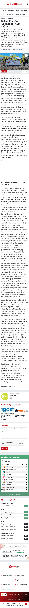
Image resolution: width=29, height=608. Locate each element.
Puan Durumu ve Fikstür (20, 579)
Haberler (3, 18)
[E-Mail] (11, 399)
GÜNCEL (3, 10)
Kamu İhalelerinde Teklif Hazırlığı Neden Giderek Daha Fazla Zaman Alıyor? (14, 605)
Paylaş (4, 71)
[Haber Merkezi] (4, 396)
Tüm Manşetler (7, 584)
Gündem (10, 18)
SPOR (17, 10)
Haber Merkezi (14, 395)
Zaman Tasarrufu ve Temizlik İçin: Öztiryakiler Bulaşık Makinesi (6, 417)
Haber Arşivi (6, 588)
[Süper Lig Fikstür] (27, 500)
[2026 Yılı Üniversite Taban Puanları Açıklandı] (21, 411)
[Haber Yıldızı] (14, 4)
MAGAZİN (24, 10)
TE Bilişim (18, 599)
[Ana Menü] (1, 4)
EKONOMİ (11, 10)
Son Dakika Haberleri (22, 584)
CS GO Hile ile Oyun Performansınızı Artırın (14, 14)
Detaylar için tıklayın (14, 494)
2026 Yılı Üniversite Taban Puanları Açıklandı (21, 416)
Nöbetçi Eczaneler (7, 575)
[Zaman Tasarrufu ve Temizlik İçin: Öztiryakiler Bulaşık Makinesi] (7, 411)
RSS (4, 594)
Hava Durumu (20, 575)
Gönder (4, 448)
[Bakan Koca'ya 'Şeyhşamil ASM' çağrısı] (14, 61)
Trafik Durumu (6, 579)
